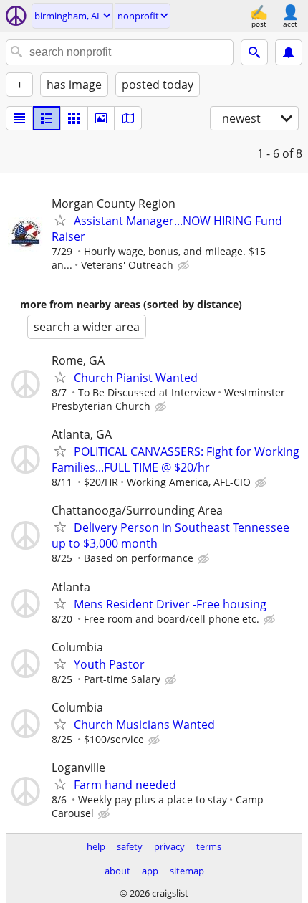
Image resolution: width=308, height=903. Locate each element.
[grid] (73, 118)
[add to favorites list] (60, 220)
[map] (128, 118)
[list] (19, 118)
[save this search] (288, 52)
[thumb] (46, 118)
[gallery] (101, 118)
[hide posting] (184, 266)
